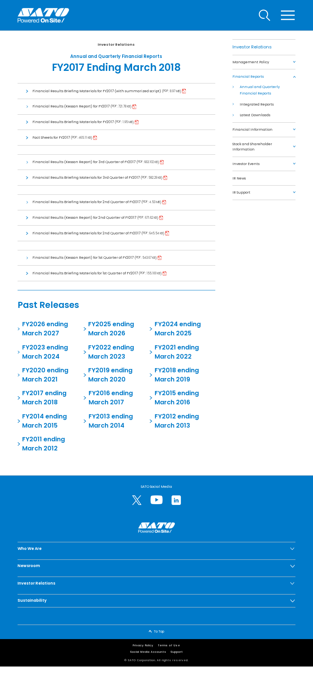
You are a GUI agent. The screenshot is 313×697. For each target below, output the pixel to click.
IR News (239, 178)
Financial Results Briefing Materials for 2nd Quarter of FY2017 (86, 201)
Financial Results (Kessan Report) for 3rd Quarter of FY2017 (84, 161)
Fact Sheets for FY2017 (51, 137)
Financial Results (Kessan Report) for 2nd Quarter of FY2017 (84, 217)
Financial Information (252, 129)
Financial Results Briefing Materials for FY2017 (73, 121)
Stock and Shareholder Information (252, 146)
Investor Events (246, 163)
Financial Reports (248, 76)
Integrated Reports (257, 104)
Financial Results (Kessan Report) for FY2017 (71, 106)
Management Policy (250, 61)
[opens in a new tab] (137, 500)
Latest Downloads (255, 114)
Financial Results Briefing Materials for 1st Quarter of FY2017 (85, 273)
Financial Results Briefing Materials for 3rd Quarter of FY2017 (86, 177)
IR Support (241, 192)
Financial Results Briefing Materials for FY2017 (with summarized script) (97, 90)
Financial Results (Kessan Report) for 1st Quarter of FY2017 (83, 257)
